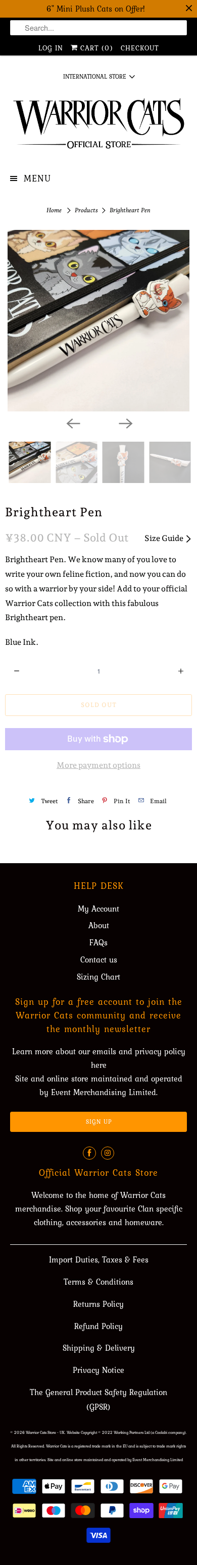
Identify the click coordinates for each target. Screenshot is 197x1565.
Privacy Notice (98, 1370)
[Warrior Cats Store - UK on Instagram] (107, 1153)
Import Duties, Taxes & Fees (99, 1259)
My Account (98, 908)
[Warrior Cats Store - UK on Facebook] (89, 1153)
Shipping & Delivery (99, 1348)
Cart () (95, 48)
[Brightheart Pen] (98, 320)
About (98, 925)
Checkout (140, 48)
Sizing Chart (98, 977)
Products (87, 210)
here (99, 1065)
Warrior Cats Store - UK (45, 1432)
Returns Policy (98, 1304)
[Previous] (72, 422)
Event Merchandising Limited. (104, 1092)
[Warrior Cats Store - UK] (98, 126)
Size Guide (164, 538)
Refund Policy (98, 1326)
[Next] (125, 422)
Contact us (98, 959)
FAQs (98, 942)
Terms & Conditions (98, 1282)
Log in (50, 48)
